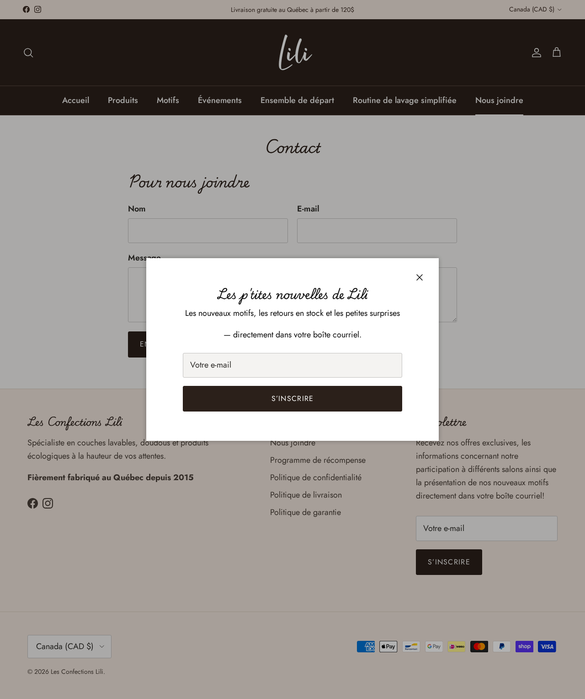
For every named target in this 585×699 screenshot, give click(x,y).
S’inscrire (292, 398)
